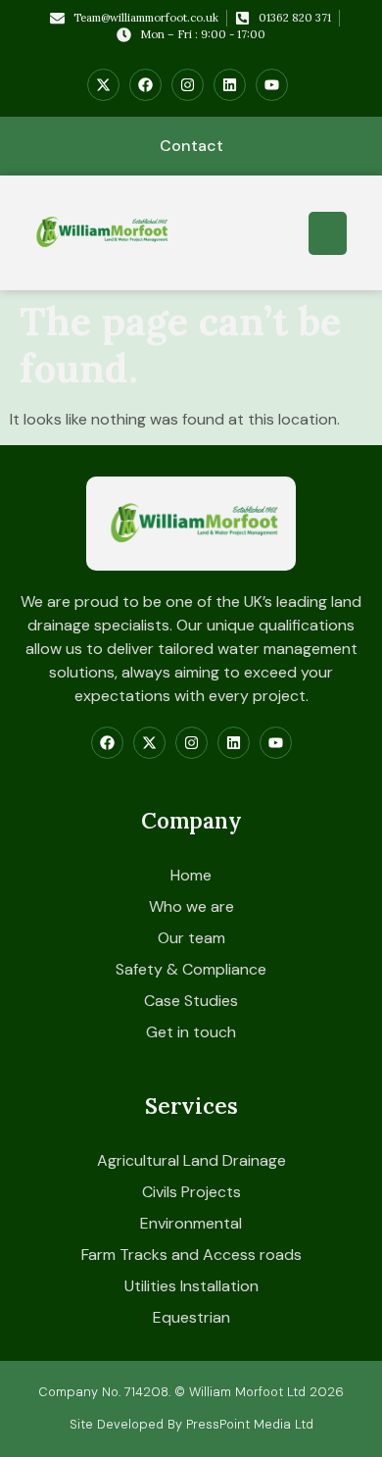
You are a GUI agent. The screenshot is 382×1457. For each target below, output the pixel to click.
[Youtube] (272, 85)
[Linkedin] (230, 85)
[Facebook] (145, 85)
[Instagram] (187, 85)
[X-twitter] (103, 85)
